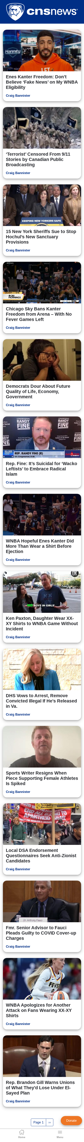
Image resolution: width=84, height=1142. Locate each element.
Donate (71, 1120)
